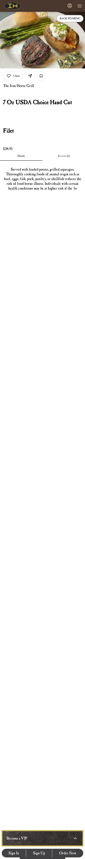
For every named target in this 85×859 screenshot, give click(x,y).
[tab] (21, 156)
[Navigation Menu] (79, 6)
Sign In (13, 853)
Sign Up (39, 853)
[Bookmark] (41, 76)
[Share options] (30, 76)
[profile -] (69, 5)
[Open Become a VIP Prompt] (75, 838)
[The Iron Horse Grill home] (21, 6)
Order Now (67, 853)
